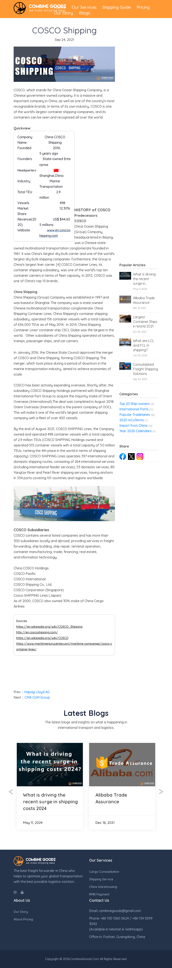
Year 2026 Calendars (135, 431)
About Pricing (23, 919)
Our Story (63, 13)
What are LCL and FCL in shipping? (143, 345)
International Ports (134, 409)
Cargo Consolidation (104, 872)
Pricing (143, 7)
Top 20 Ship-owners (134, 404)
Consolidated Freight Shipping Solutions (145, 369)
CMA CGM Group (37, 697)
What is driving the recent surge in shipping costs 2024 (144, 279)
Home (60, 7)
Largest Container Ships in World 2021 (145, 321)
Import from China (133, 425)
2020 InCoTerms (131, 420)
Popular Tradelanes (134, 414)
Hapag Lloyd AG (37, 692)
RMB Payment (99, 894)
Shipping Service (101, 879)
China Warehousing (103, 887)
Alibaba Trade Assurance (144, 300)
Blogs (84, 13)
